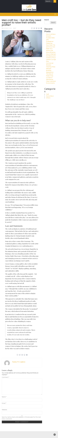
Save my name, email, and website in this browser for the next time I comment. (21, 418)
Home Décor (50, 96)
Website (4, 409)
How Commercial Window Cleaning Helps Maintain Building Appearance (50, 67)
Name (4, 397)
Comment (5, 377)
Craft (14, 28)
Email (4, 403)
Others (48, 98)
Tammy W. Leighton (18, 362)
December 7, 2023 (7, 28)
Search (46, 20)
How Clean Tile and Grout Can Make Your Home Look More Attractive (50, 48)
